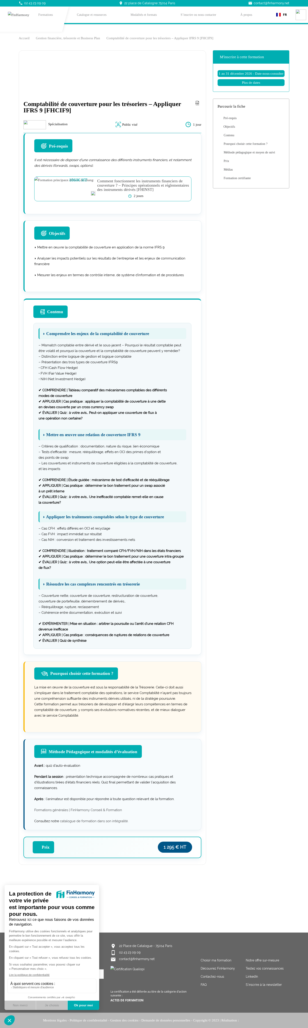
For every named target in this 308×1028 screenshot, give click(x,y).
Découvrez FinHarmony (218, 968)
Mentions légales (55, 1020)
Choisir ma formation (216, 960)
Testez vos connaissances (265, 968)
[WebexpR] (252, 1020)
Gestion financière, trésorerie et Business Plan (68, 38)
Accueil (24, 38)
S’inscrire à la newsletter (264, 984)
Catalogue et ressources (91, 14)
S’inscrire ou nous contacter (198, 14)
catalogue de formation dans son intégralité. (94, 821)
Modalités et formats (144, 14)
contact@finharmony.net (268, 3)
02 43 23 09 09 (32, 3)
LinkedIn (252, 976)
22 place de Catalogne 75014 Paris (147, 3)
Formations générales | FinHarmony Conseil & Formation (78, 810)
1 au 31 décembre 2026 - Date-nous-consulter (251, 73)
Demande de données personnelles (165, 1020)
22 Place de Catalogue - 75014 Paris (145, 946)
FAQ (204, 984)
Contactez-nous (212, 976)
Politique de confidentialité (88, 1020)
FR (285, 14)
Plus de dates (251, 82)
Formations (45, 14)
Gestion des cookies (124, 1020)
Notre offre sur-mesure (262, 960)
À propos (246, 14)
